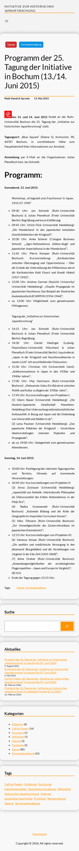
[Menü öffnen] (6, 21)
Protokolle (18, 745)
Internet (16, 740)
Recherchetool (56, 798)
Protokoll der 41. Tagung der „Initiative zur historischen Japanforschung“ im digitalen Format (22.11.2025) (35, 690)
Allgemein (17, 724)
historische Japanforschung (21, 793)
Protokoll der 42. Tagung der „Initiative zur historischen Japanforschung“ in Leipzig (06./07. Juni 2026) (35, 661)
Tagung (11, 44)
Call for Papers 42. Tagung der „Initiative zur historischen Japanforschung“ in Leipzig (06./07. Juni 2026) (36, 680)
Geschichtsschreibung (42, 789)
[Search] (67, 626)
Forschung (18, 732)
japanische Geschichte (18, 798)
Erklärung (30, 784)
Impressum (40, 834)
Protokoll (40, 798)
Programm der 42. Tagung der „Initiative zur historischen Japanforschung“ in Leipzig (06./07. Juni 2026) (36, 670)
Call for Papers (20, 728)
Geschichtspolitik (15, 789)
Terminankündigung (31, 44)
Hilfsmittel (18, 736)
